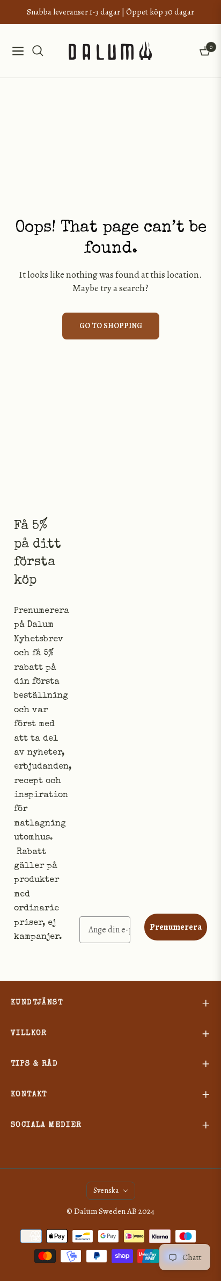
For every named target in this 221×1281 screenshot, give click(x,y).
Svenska (106, 1190)
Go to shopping (110, 326)
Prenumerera (176, 927)
